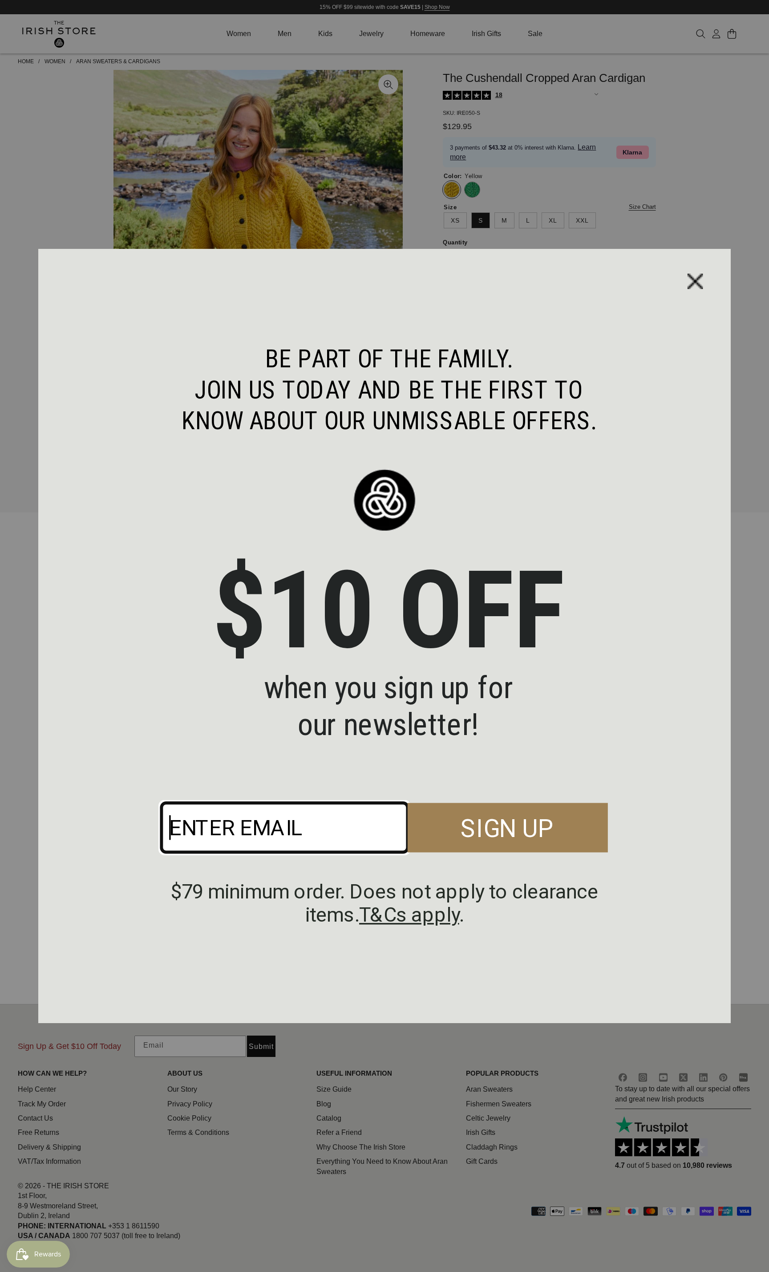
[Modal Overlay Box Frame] (384, 636)
